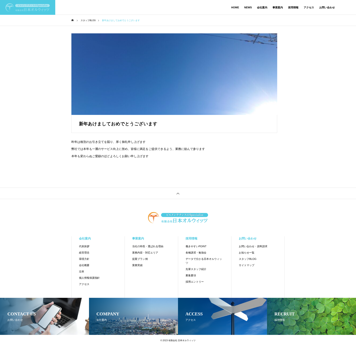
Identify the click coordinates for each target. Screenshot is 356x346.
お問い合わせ (327, 7)
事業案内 (278, 7)
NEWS (248, 7)
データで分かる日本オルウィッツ (204, 260)
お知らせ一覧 (246, 252)
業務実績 (137, 265)
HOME (235, 7)
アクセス (309, 7)
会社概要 (84, 265)
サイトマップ (246, 265)
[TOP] (178, 193)
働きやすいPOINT (196, 246)
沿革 (81, 271)
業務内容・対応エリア (145, 252)
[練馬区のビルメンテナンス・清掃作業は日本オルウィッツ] (27, 7)
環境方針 (84, 258)
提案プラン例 (140, 258)
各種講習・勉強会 (196, 252)
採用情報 (293, 7)
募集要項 (191, 275)
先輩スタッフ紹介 (196, 269)
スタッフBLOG (247, 258)
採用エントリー (195, 281)
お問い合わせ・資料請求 (253, 246)
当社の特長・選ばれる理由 (147, 246)
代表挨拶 (84, 246)
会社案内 (262, 7)
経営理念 (84, 252)
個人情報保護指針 (89, 277)
